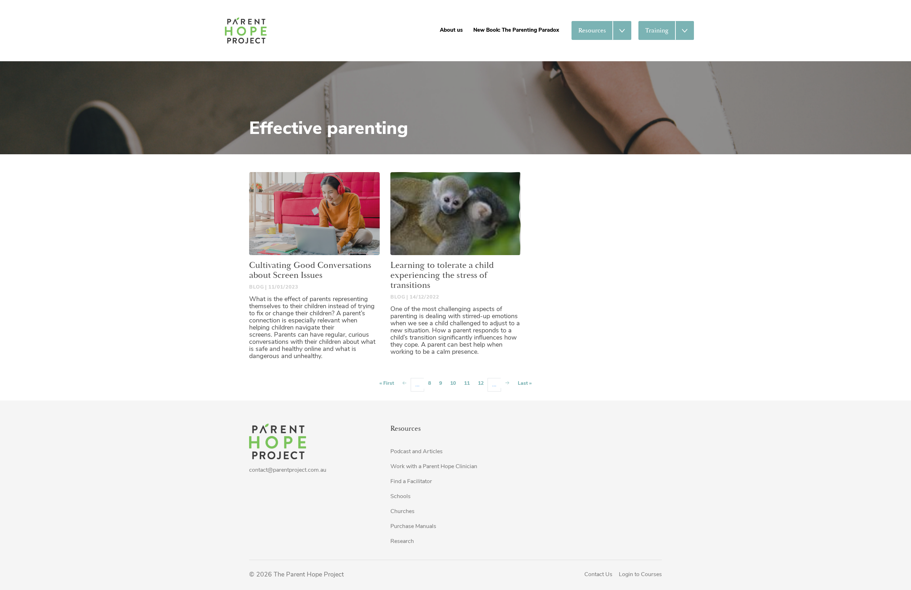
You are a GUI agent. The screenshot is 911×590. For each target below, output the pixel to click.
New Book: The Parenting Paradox (516, 30)
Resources (592, 30)
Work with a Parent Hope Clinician (433, 467)
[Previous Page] (404, 383)
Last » (525, 383)
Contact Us (598, 575)
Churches (402, 511)
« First (386, 383)
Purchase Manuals (413, 526)
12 (481, 383)
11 (467, 383)
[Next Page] (507, 382)
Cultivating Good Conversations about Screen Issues (310, 270)
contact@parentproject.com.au (287, 470)
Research (402, 541)
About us (451, 30)
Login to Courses (640, 575)
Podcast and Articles (416, 452)
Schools (400, 497)
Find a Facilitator (411, 482)
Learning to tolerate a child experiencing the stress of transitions (442, 275)
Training (657, 30)
